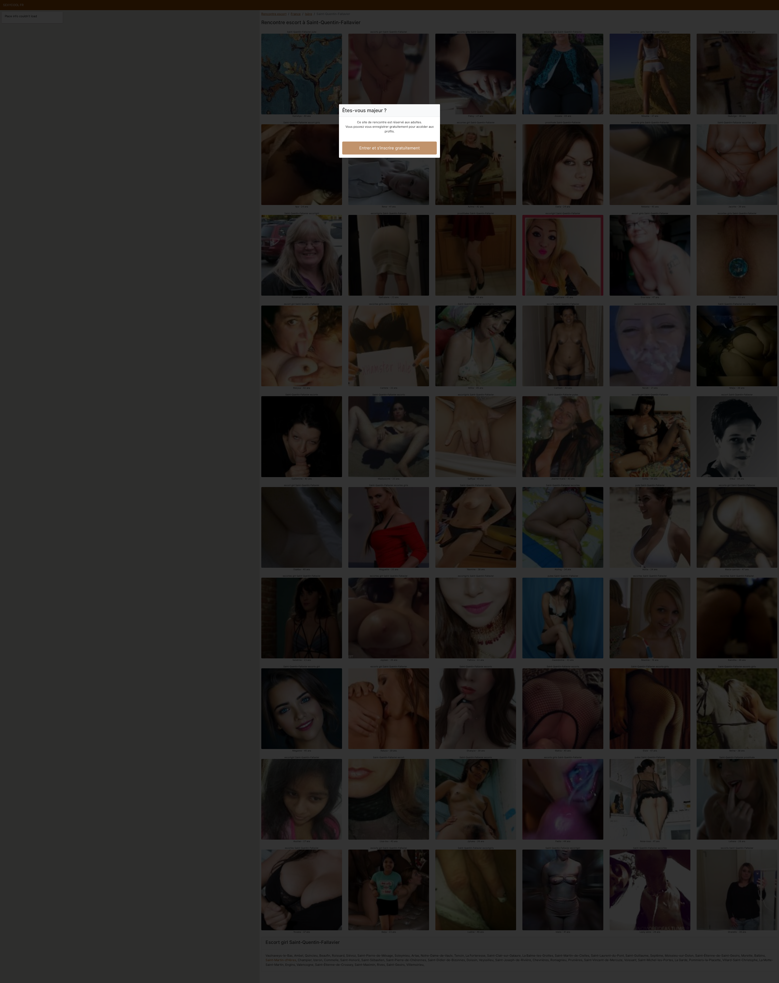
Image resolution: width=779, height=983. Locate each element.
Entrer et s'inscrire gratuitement (389, 148)
